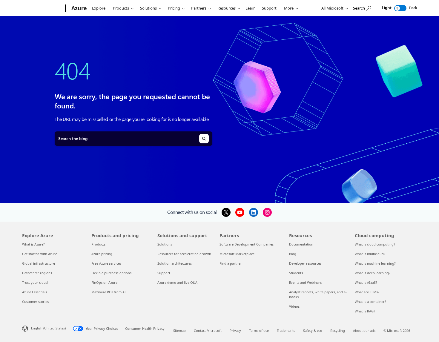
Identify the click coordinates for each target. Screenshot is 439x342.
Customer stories (35, 301)
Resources (226, 8)
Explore (98, 8)
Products (121, 8)
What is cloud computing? (375, 244)
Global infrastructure (38, 263)
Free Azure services (106, 263)
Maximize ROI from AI (108, 292)
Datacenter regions (37, 273)
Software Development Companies (247, 244)
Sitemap (179, 330)
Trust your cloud (35, 282)
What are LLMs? (367, 292)
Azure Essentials (34, 292)
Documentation (301, 244)
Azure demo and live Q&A (177, 282)
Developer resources (305, 263)
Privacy (235, 330)
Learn (250, 8)
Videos (294, 306)
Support (269, 8)
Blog (292, 253)
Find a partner (231, 263)
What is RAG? (365, 311)
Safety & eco (312, 330)
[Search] (204, 138)
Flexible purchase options (111, 273)
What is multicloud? (370, 253)
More (289, 8)
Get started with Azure (39, 253)
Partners (198, 8)
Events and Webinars (305, 282)
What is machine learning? (375, 263)
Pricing (174, 8)
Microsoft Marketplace (237, 253)
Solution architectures (174, 263)
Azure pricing (101, 253)
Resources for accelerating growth (184, 253)
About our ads (364, 330)
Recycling (337, 330)
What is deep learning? (372, 273)
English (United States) (48, 328)
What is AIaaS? (366, 282)
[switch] (400, 8)
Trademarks (286, 330)
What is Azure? (33, 244)
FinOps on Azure (104, 282)
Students (296, 273)
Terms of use (259, 330)
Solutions (148, 8)
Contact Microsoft (208, 330)
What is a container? (370, 301)
